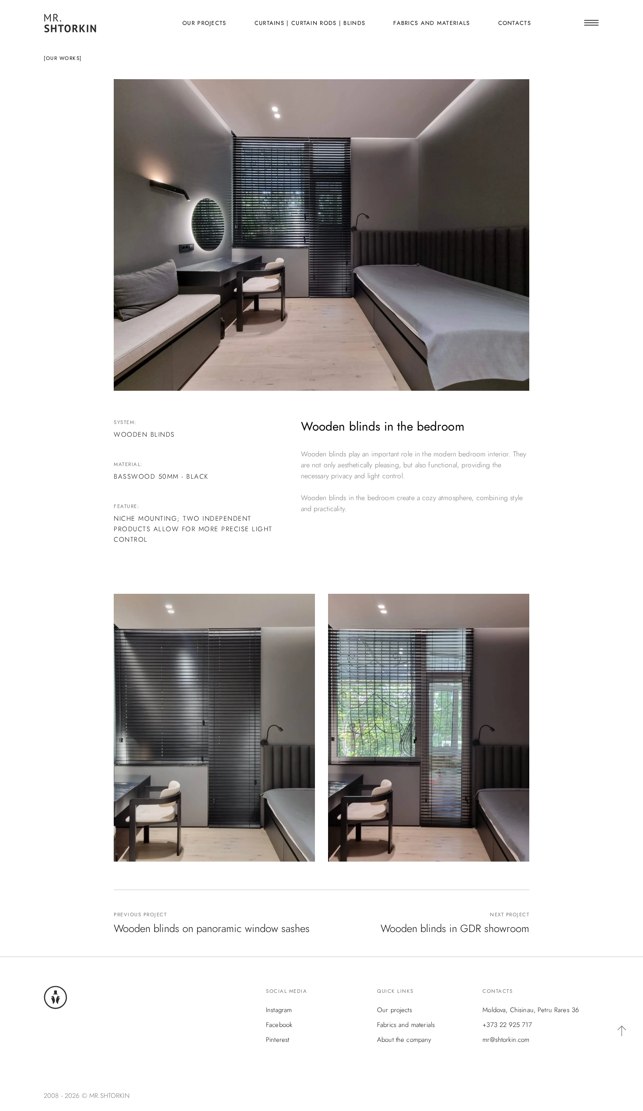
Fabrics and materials (431, 23)
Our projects (204, 23)
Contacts (514, 23)
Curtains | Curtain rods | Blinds (310, 23)
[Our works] (63, 58)
